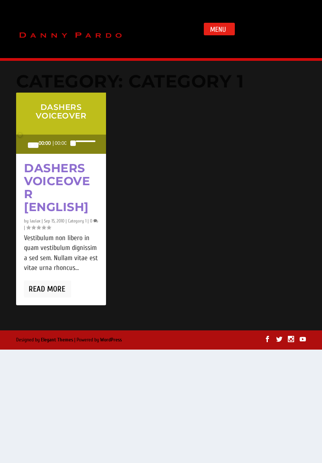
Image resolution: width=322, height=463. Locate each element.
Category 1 (77, 221)
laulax (35, 221)
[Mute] (73, 143)
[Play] (33, 145)
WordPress (111, 340)
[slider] (85, 141)
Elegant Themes (57, 340)
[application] (61, 144)
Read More (47, 288)
